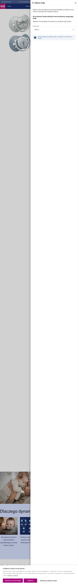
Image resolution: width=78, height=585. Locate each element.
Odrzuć (30, 580)
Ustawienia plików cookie (48, 580)
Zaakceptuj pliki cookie (13, 580)
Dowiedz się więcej (12, 575)
